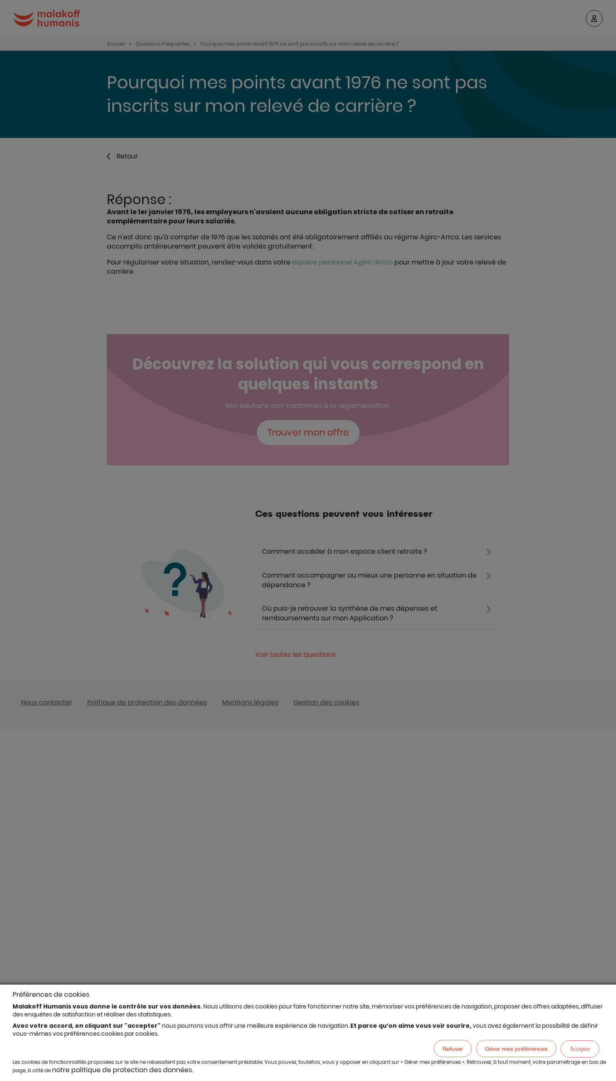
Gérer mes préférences (516, 1048)
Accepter (579, 1049)
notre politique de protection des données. (122, 1070)
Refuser (453, 1048)
